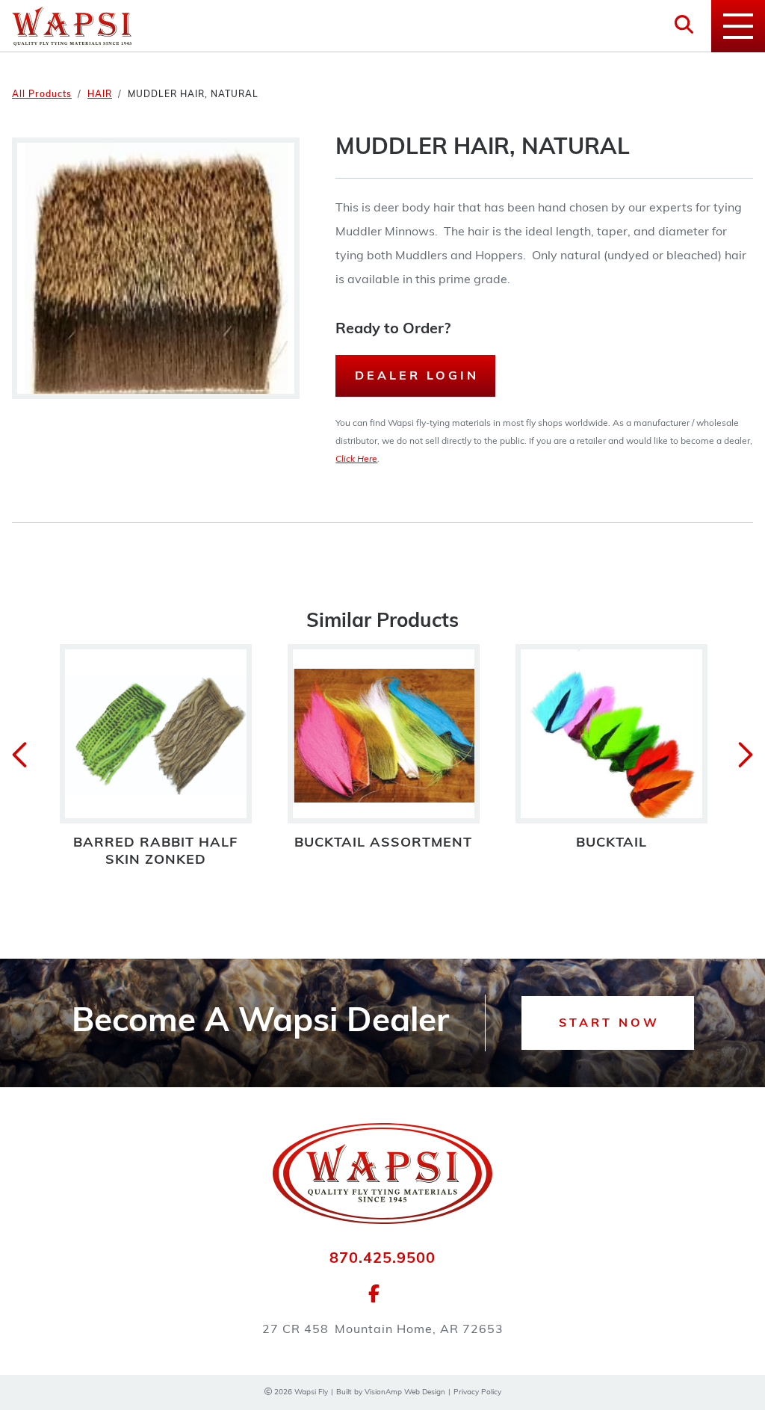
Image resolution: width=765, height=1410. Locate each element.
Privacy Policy (477, 1392)
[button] (607, 1023)
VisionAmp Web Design (405, 1392)
